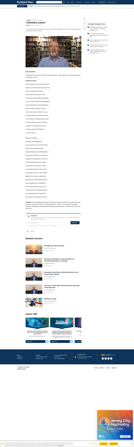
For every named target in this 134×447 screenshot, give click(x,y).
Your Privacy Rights (59, 358)
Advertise (19, 357)
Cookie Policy (60, 445)
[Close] (131, 443)
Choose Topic (21, 6)
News (68, 2)
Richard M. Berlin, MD (51, 248)
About (18, 355)
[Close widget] (131, 412)
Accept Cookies (113, 443)
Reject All (103, 443)
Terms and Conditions (41, 357)
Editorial (38, 355)
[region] (67, 444)
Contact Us (20, 358)
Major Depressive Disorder (74, 6)
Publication (87, 2)
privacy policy (53, 225)
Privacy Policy (39, 358)
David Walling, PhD (50, 263)
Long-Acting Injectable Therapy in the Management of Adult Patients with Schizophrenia (51, 6)
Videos (27, 231)
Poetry (32, 231)
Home (96, 367)
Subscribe (74, 222)
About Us (102, 367)
